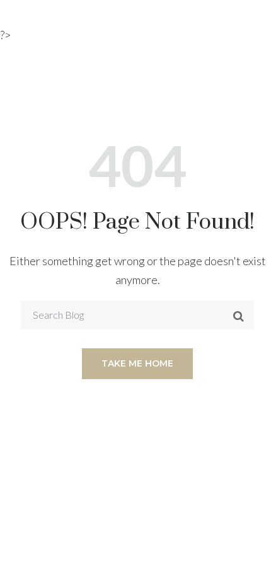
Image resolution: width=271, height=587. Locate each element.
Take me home (137, 363)
